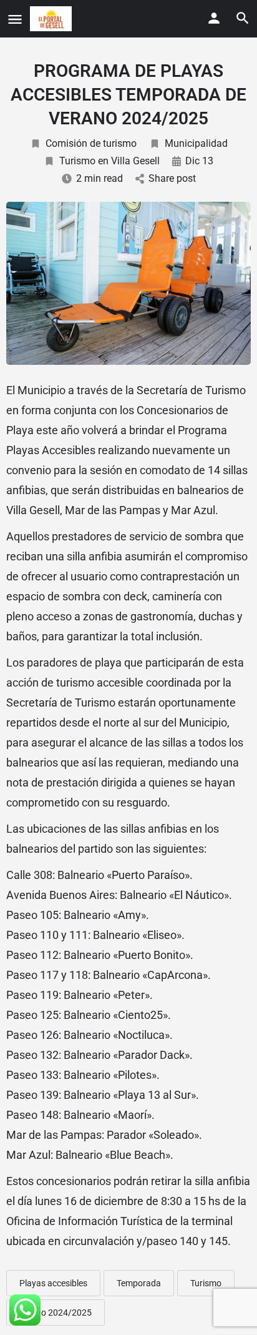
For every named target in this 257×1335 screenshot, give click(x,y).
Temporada (139, 1283)
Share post (172, 178)
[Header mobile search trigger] (243, 18)
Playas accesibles (53, 1283)
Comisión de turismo (91, 143)
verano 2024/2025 (55, 1313)
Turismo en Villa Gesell (109, 161)
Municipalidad (196, 143)
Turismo (205, 1283)
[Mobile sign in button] (214, 18)
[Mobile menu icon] (15, 19)
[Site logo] (52, 18)
